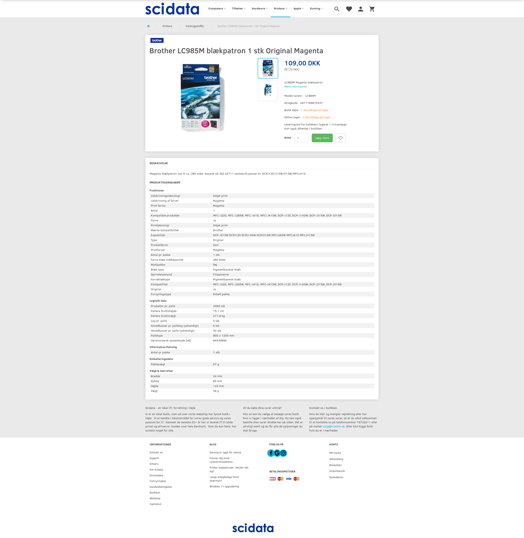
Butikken (155, 492)
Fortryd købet (158, 481)
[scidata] (172, 8)
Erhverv (154, 463)
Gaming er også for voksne (225, 452)
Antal (287, 137)
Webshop (155, 498)
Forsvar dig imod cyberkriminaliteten (221, 459)
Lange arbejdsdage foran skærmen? (224, 478)
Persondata (156, 475)
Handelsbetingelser (161, 486)
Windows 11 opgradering (224, 486)
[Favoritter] (348, 8)
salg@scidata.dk (334, 426)
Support (154, 458)
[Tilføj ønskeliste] (341, 138)
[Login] (360, 8)
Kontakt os (156, 452)
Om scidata (156, 469)
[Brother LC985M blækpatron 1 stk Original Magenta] (201, 97)
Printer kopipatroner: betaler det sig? (229, 469)
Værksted (155, 504)
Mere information (295, 86)
